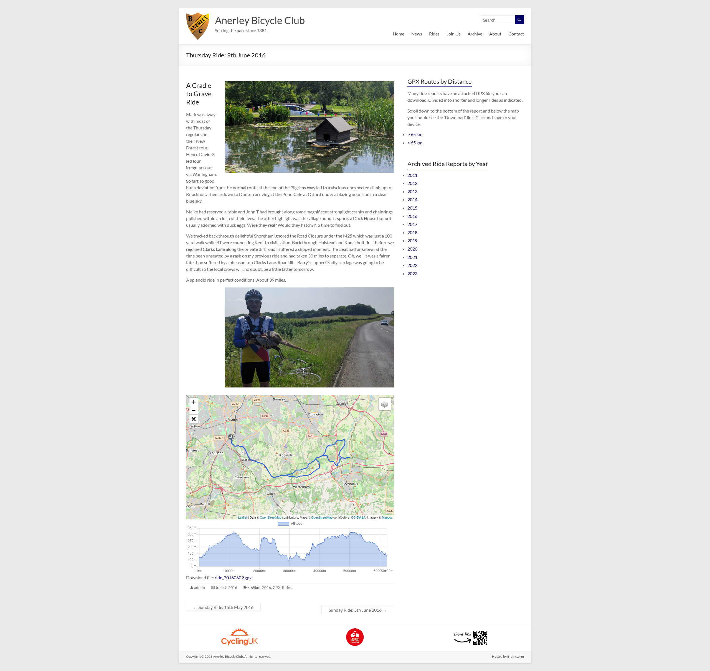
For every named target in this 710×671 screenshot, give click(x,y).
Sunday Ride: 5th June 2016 (358, 610)
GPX (276, 587)
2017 (412, 224)
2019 (412, 240)
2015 (412, 207)
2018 (412, 232)
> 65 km (414, 134)
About (495, 33)
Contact (516, 33)
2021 (412, 257)
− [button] (194, 410)
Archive (475, 33)
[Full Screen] (193, 419)
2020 (412, 248)
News (416, 33)
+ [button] (194, 402)
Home (398, 33)
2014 (412, 199)
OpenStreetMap (270, 517)
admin (199, 587)
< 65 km (414, 142)
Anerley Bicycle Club (260, 20)
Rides (434, 33)
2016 (266, 587)
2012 (412, 183)
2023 (412, 273)
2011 (412, 175)
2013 (412, 191)
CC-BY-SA (358, 517)
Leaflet (242, 517)
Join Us (454, 33)
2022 (412, 265)
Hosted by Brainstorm (508, 656)
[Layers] (385, 404)
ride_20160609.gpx (233, 577)
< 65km (254, 587)
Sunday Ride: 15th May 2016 (223, 607)
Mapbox (387, 517)
